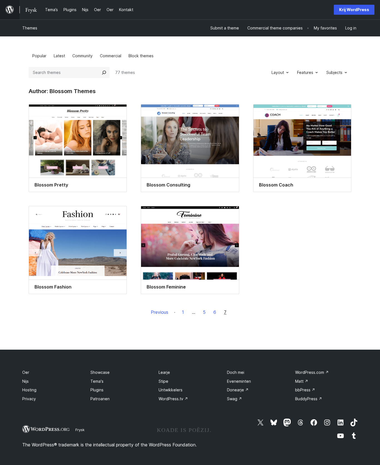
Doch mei (235, 372)
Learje (164, 372)
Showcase (100, 372)
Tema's (96, 381)
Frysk (80, 429)
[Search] (104, 72)
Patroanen (100, 398)
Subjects (334, 72)
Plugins (96, 389)
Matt (301, 381)
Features (305, 72)
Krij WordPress (354, 9)
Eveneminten (239, 381)
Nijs (25, 381)
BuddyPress (308, 398)
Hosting (29, 389)
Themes (29, 28)
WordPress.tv (173, 398)
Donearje (238, 389)
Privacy (29, 398)
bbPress (305, 389)
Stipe (163, 381)
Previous (159, 312)
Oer (25, 372)
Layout (278, 72)
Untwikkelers (170, 389)
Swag (234, 398)
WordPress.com (312, 372)
